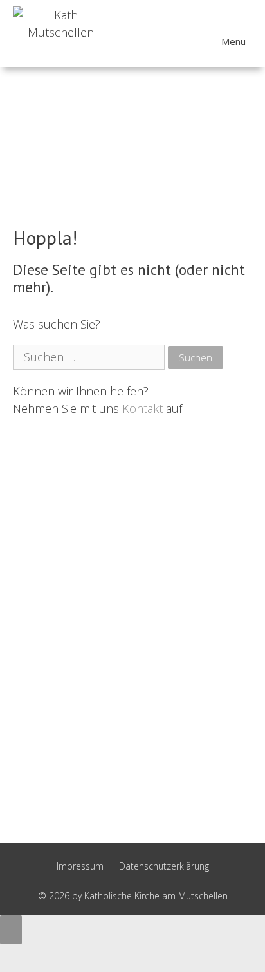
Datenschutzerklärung (164, 866)
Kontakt (142, 408)
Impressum (80, 866)
